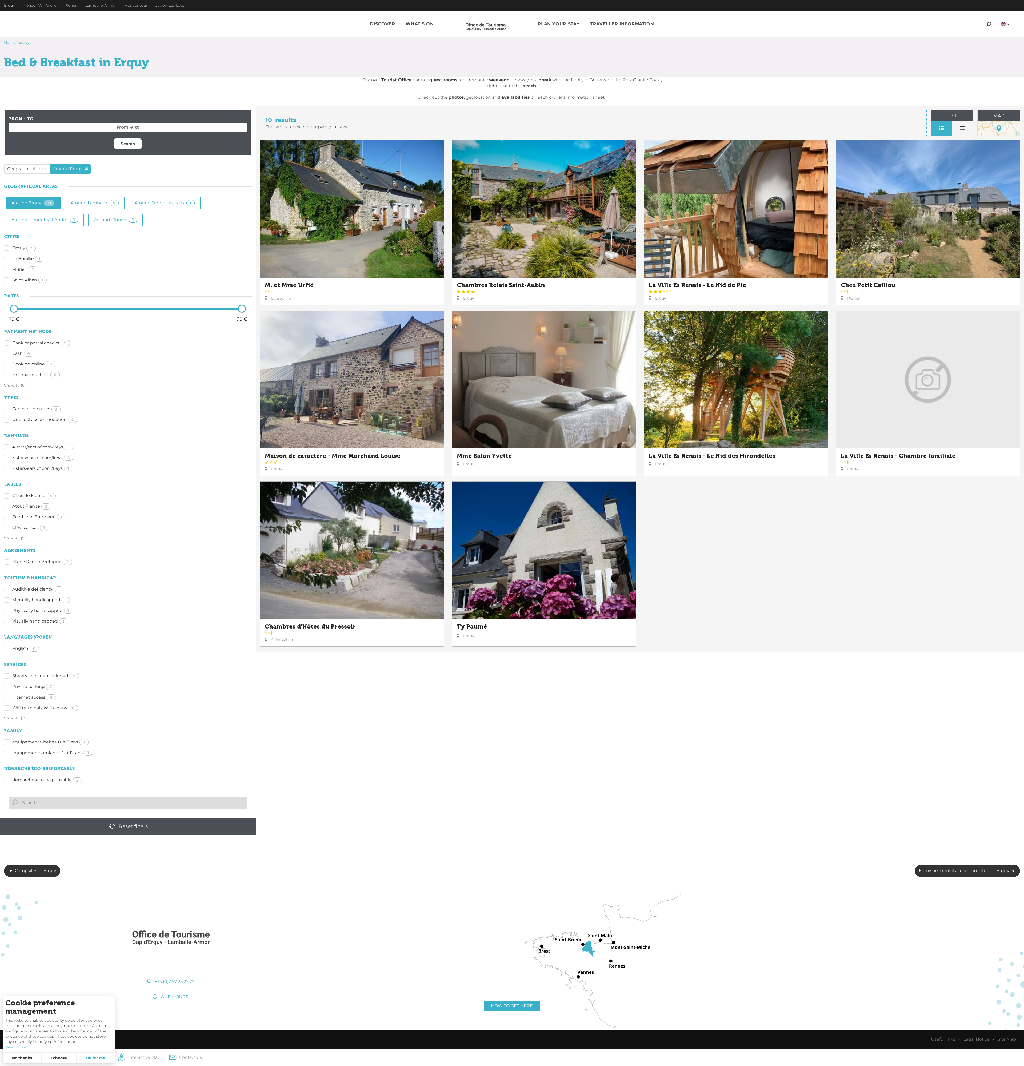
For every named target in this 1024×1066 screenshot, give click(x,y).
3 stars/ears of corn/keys (41, 457)
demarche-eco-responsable (45, 779)
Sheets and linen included (43, 675)
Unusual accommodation (43, 419)
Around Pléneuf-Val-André (43, 219)
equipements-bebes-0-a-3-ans (48, 742)
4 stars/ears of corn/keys (40, 447)
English (23, 648)
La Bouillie (26, 258)
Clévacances (28, 527)
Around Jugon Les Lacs (163, 202)
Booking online (32, 364)
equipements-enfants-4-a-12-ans (50, 752)
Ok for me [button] (95, 1058)
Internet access (32, 697)
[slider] (14, 309)
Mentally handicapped (39, 599)
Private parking (32, 686)
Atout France (29, 506)
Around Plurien (114, 219)
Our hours (174, 996)
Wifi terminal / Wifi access (43, 707)
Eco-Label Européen (37, 516)
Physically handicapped (40, 610)
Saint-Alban (27, 280)
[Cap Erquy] (170, 938)
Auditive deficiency (35, 589)
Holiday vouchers (34, 374)
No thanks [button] (22, 1058)
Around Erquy (31, 202)
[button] (382, 24)
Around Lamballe (93, 202)
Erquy (22, 247)
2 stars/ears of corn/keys (40, 468)
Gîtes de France (32, 495)
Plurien (23, 269)
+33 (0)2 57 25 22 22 (174, 981)
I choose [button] (59, 1058)
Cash (21, 353)
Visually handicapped (38, 621)
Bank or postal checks (39, 342)
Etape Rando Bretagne (40, 561)
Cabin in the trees (34, 408)
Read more (15, 1047)
